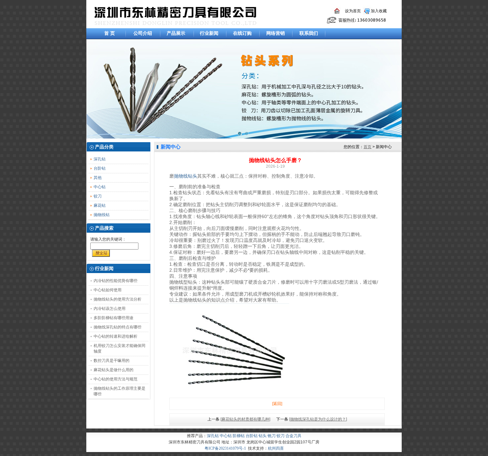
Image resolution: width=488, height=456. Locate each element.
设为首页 (353, 11)
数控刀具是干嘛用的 (111, 360)
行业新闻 (209, 33)
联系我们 (308, 33)
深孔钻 (100, 159)
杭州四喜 (276, 448)
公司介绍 (142, 33)
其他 (98, 177)
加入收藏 (379, 11)
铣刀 (272, 435)
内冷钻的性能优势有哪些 (115, 280)
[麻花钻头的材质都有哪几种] (245, 419)
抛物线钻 (102, 214)
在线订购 (242, 33)
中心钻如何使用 (108, 290)
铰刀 (98, 196)
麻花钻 (100, 205)
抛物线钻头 (185, 176)
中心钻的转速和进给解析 (115, 336)
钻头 (263, 435)
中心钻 (100, 187)
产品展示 (176, 33)
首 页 (109, 33)
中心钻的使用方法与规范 (115, 379)
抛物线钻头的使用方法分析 (117, 299)
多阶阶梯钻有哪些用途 (113, 317)
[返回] (277, 403)
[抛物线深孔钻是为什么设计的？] (318, 419)
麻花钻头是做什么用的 (113, 370)
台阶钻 (100, 168)
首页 (367, 146)
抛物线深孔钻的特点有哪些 (117, 327)
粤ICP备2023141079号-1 (225, 448)
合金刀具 (293, 435)
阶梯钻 (239, 435)
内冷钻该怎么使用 (109, 308)
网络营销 (275, 33)
